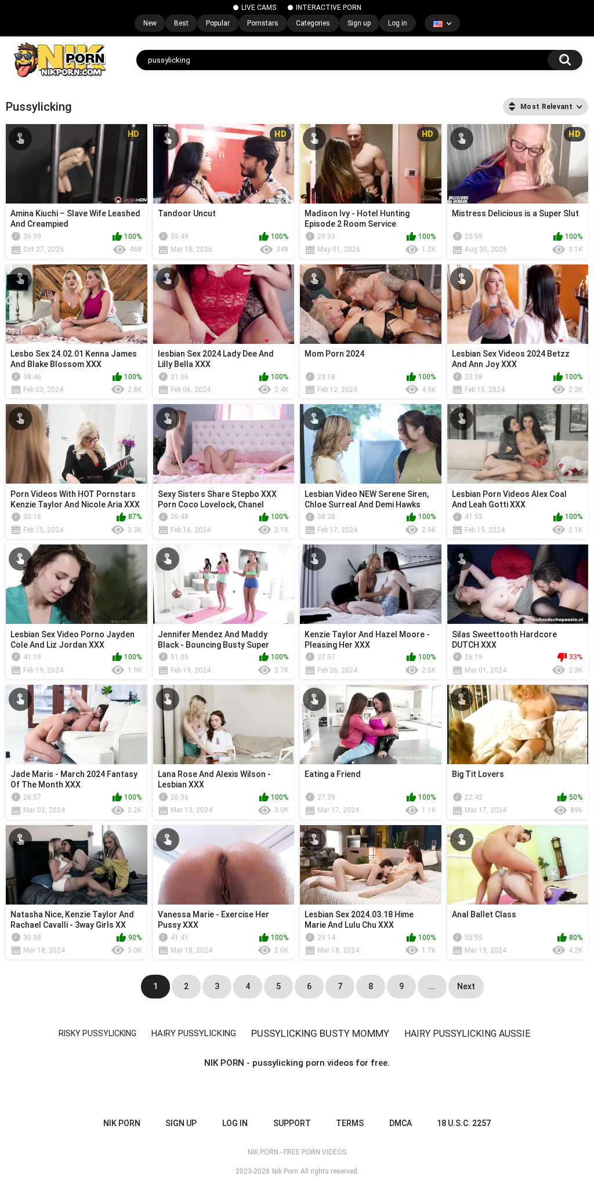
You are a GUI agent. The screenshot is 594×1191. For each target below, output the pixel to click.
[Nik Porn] (59, 59)
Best (181, 23)
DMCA (400, 1123)
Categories (313, 23)
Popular (218, 23)
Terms (350, 1123)
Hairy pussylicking (193, 1033)
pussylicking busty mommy (320, 1033)
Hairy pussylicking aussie (467, 1033)
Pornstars (262, 23)
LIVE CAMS (258, 7)
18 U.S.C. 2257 (464, 1123)
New (150, 23)
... (432, 986)
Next (466, 986)
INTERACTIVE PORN (328, 7)
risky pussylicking (97, 1033)
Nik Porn (285, 1171)
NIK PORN (121, 1123)
